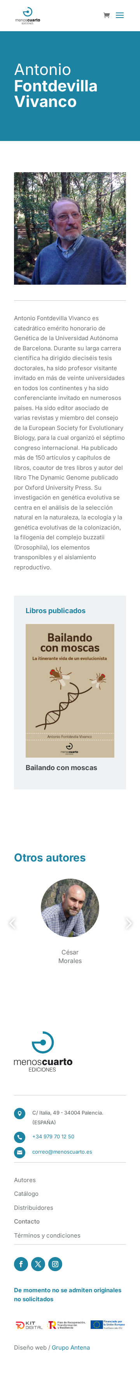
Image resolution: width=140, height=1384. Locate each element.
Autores (25, 1180)
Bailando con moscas (61, 767)
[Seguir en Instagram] (55, 1264)
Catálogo (26, 1193)
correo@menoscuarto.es (62, 1152)
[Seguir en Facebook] (21, 1264)
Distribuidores (33, 1207)
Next (126, 923)
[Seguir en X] (38, 1264)
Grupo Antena (71, 1347)
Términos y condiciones (47, 1235)
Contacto (27, 1221)
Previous (14, 923)
